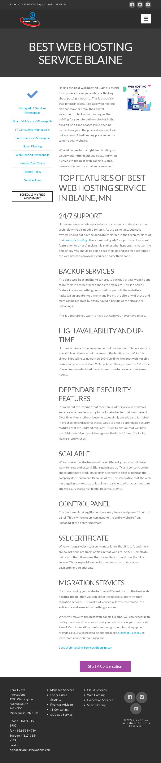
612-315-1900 (26, 4)
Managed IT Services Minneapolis (32, 110)
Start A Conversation (105, 666)
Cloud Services (97, 690)
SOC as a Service (61, 714)
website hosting (76, 240)
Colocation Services (100, 700)
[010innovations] (31, 19)
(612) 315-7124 (57, 4)
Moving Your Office (32, 163)
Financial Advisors (62, 704)
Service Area (32, 180)
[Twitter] (140, 4)
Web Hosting (96, 695)
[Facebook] (132, 4)
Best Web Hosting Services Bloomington (85, 647)
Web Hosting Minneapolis (32, 154)
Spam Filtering (32, 146)
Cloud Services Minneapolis (32, 138)
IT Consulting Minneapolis (32, 129)
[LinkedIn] (148, 4)
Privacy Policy (32, 171)
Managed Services (62, 690)
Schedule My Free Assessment (32, 196)
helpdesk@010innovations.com (30, 749)
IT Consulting (59, 709)
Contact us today (129, 632)
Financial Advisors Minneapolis (32, 121)
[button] (146, 18)
